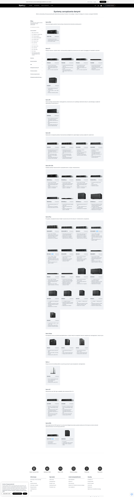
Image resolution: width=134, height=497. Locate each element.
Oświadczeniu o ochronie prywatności (8, 490)
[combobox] (92, 2)
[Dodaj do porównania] (59, 27)
